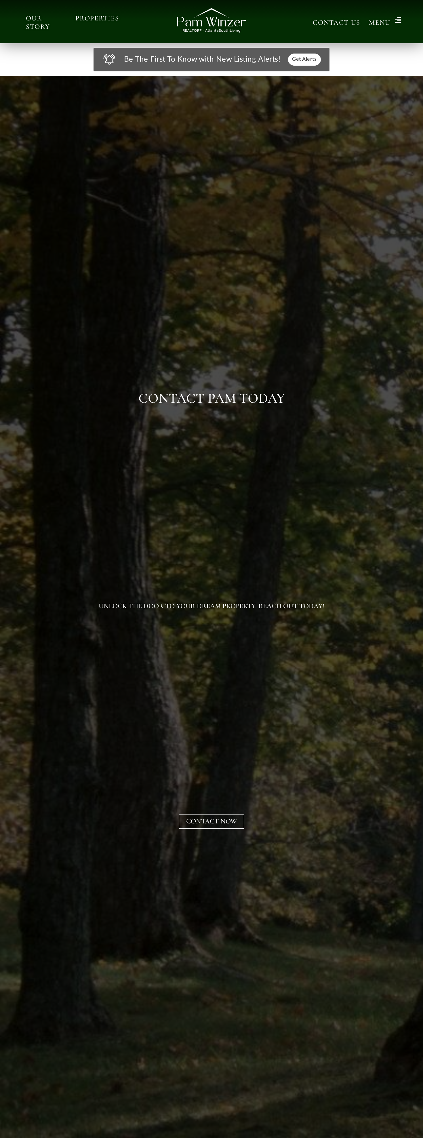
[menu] (398, 20)
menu (379, 22)
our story (38, 22)
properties (97, 18)
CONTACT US (336, 22)
